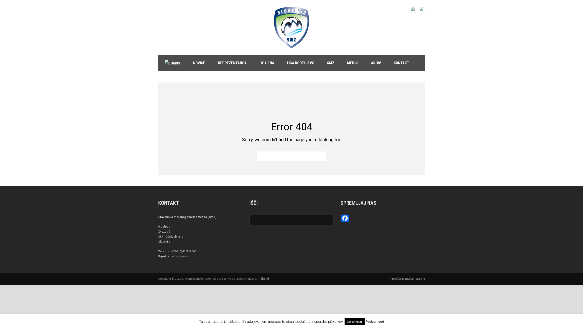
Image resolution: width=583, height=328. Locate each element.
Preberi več (375, 322)
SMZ (330, 63)
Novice (199, 63)
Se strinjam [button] (354, 321)
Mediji (352, 63)
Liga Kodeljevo (300, 63)
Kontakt (401, 63)
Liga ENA (266, 63)
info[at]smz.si (180, 256)
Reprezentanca (232, 63)
